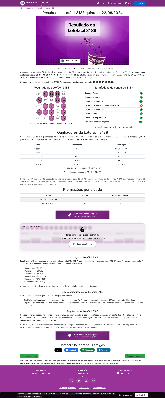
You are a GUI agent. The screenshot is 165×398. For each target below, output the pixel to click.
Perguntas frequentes (41, 373)
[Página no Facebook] (78, 380)
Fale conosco (125, 373)
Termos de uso (84, 387)
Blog (129, 3)
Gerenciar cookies (99, 387)
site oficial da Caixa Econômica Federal (105, 363)
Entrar (140, 3)
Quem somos (82, 373)
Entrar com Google (84, 244)
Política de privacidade (67, 387)
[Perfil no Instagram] (86, 380)
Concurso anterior (29, 356)
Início (101, 3)
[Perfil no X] (71, 380)
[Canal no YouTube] (93, 380)
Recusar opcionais (125, 395)
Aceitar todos (141, 395)
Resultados (116, 3)
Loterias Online (61, 286)
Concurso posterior (135, 356)
